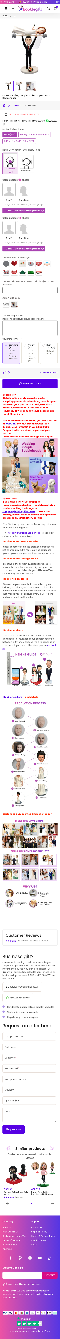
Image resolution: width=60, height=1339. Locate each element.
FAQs (34, 1244)
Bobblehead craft (13, 697)
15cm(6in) (10, 134)
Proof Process (38, 1240)
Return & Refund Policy (43, 1236)
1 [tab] (28, 1203)
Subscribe (49, 1275)
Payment (7, 1249)
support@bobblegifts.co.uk (18, 511)
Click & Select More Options (23, 210)
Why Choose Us (10, 1231)
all (15, 16)
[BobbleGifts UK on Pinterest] (20, 1258)
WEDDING (11, 423)
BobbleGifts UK (43, 1331)
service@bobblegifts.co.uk (24, 986)
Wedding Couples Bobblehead (24, 532)
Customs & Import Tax (14, 1236)
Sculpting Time (19, 339)
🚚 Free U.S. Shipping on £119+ (29, 1)
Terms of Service (11, 1240)
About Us (7, 1227)
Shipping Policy (39, 1231)
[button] (18, 105)
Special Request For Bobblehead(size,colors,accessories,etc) (24, 317)
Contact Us (37, 1227)
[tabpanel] (16, 1180)
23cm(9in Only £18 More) (19, 141)
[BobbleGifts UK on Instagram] (30, 1258)
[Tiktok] (49, 1258)
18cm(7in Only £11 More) (34, 134)
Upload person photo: (15, 179)
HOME (5, 16)
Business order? (49, 372)
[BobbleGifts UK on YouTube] (40, 1258)
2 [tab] (31, 1203)
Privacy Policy (9, 1244)
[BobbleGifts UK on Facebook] (10, 1258)
